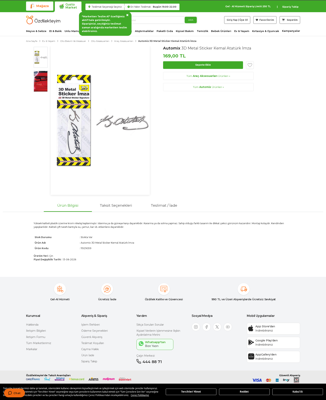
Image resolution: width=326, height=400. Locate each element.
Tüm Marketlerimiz (38, 343)
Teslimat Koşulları (92, 343)
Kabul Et (298, 391)
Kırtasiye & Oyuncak (265, 31)
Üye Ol (243, 19)
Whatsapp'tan (155, 342)
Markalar (31, 349)
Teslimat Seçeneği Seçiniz (106, 6)
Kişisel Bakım (185, 31)
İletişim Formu (35, 337)
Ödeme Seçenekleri (94, 330)
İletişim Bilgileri (36, 330)
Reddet (244, 391)
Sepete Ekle (203, 64)
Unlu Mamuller (74, 31)
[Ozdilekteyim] (43, 20)
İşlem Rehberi (90, 324)
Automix (172, 48)
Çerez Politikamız (140, 395)
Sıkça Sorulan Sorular (150, 324)
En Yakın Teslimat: (153, 6)
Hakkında (32, 324)
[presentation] (163, 241)
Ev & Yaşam (241, 31)
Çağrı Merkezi (145, 355)
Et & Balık (55, 31)
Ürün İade (87, 355)
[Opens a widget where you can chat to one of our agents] (14, 393)
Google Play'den (266, 340)
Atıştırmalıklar (144, 31)
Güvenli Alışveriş (91, 337)
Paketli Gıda (165, 31)
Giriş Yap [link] (232, 19)
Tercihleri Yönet (191, 391)
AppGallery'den (266, 354)
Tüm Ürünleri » (208, 75)
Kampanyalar (291, 31)
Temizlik (202, 31)
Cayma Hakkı (90, 349)
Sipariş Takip (290, 6)
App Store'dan (265, 326)
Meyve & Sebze (36, 31)
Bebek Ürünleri (221, 31)
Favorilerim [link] (266, 19)
